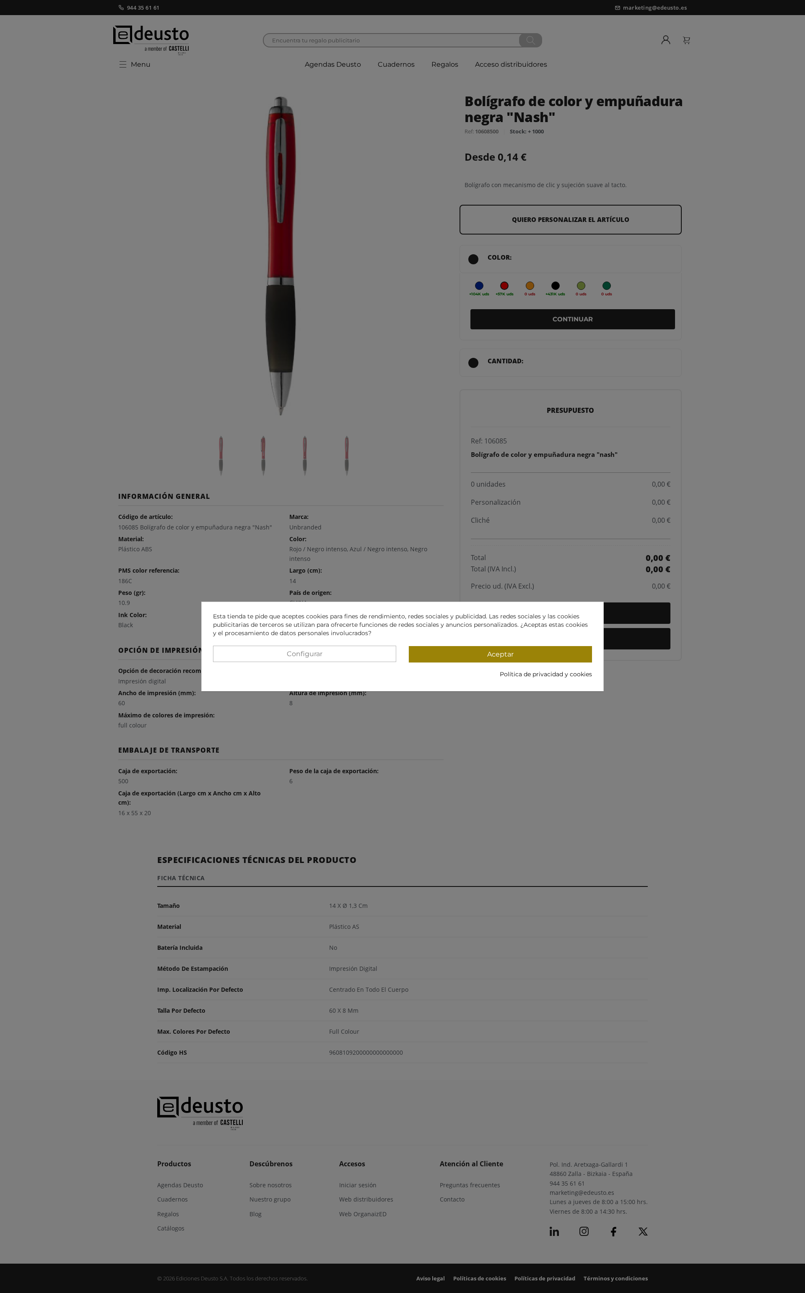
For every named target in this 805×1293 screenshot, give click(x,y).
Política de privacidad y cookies (546, 674)
